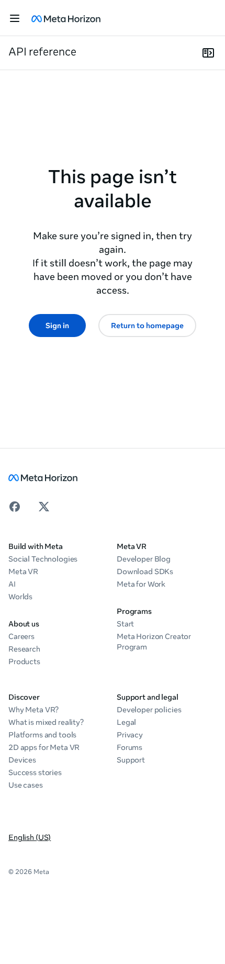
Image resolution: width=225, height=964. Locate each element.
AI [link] (12, 584)
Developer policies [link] (149, 709)
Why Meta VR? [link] (33, 709)
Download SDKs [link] (145, 571)
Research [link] (24, 649)
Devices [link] (22, 760)
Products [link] (24, 661)
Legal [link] (126, 722)
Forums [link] (129, 747)
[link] (65, 18)
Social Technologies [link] (42, 559)
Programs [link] (134, 611)
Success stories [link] (35, 772)
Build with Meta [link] (35, 546)
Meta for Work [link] (141, 584)
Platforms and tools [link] (42, 734)
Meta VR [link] (23, 571)
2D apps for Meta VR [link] (44, 747)
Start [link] (125, 624)
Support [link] (131, 760)
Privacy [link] (130, 734)
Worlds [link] (20, 596)
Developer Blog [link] (144, 559)
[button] (14, 18)
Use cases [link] (25, 785)
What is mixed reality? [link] (46, 722)
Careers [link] (21, 636)
